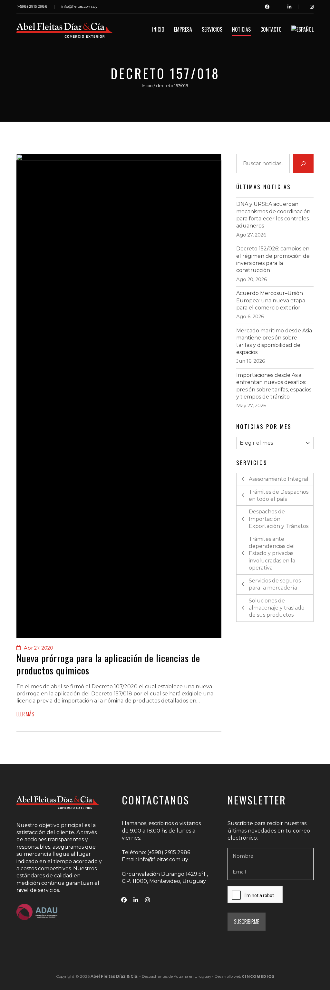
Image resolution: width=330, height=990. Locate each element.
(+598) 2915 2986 (31, 6)
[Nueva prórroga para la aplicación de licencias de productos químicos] (118, 396)
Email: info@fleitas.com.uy (155, 859)
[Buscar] (303, 163)
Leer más (25, 714)
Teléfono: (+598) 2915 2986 (156, 852)
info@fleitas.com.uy (79, 6)
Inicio (147, 85)
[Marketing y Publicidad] (258, 976)
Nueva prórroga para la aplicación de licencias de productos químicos (108, 664)
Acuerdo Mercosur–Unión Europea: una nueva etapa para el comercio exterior (270, 300)
